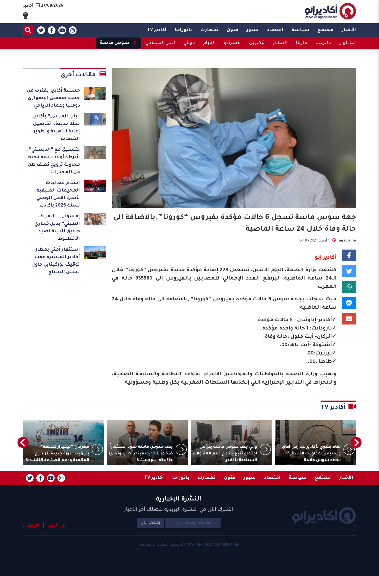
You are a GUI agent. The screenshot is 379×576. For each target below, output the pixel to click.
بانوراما (183, 30)
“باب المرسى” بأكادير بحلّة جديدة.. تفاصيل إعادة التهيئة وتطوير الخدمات (56, 128)
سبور (252, 30)
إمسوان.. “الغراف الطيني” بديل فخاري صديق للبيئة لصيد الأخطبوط (57, 228)
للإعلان (31, 525)
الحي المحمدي (160, 43)
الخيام (209, 43)
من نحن (56, 525)
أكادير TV (156, 30)
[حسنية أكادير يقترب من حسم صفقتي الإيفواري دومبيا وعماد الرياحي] (95, 93)
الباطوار (348, 43)
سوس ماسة (114, 43)
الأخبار (349, 30)
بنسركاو (232, 43)
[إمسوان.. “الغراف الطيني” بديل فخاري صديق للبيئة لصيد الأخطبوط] (95, 219)
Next (23, 442)
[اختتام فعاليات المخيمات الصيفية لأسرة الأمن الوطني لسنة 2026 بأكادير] (95, 186)
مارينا (301, 43)
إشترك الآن (150, 523)
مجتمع (325, 30)
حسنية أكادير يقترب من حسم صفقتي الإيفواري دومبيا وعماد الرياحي (53, 98)
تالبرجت (323, 43)
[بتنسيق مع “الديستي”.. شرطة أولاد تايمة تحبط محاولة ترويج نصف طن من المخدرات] (95, 152)
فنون (232, 30)
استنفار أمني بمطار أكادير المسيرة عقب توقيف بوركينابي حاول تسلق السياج (55, 261)
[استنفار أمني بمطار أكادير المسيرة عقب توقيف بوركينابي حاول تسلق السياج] (95, 252)
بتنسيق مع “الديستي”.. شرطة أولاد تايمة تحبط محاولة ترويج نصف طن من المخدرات (52, 161)
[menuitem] (349, 30)
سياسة (300, 30)
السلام (280, 43)
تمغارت (209, 30)
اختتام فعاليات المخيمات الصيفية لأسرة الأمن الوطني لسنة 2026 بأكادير (58, 194)
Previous (356, 442)
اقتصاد (275, 30)
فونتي (189, 43)
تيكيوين (257, 43)
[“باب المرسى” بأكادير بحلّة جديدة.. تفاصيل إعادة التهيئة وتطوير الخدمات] (95, 119)
